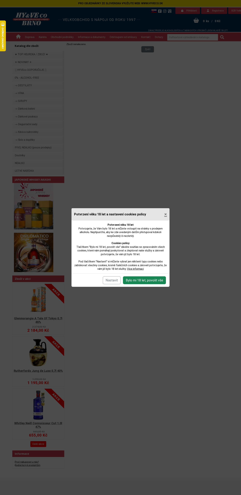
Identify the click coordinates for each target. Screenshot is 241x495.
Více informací (135, 268)
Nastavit (112, 280)
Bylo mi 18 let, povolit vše (144, 280)
